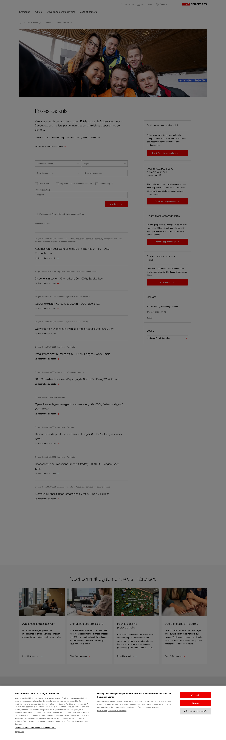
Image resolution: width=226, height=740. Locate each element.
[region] (113, 713)
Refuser (195, 703)
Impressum (19, 732)
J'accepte (195, 695)
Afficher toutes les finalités (195, 711)
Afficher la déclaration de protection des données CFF (35, 728)
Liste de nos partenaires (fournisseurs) (112, 711)
